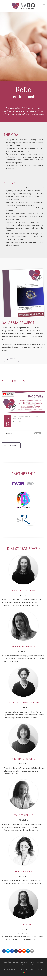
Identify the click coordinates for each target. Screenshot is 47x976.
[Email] (32, 951)
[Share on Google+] (12, 951)
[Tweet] (8, 951)
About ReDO (23, 969)
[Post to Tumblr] (16, 951)
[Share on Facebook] (4, 951)
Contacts (39, 969)
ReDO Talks (19, 421)
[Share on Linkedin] (24, 951)
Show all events (12, 445)
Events (13, 969)
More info (13, 358)
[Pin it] (20, 951)
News (31, 969)
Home (6, 969)
